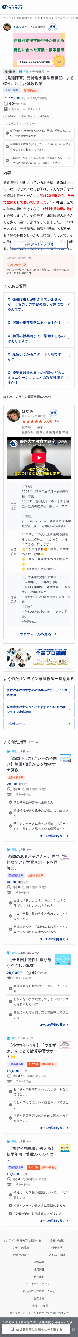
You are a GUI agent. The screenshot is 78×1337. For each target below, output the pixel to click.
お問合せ (39, 1298)
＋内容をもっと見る (39, 244)
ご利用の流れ (21, 1247)
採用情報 (39, 1269)
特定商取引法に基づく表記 (39, 1291)
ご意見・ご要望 (39, 1305)
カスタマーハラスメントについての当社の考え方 (39, 1313)
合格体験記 (57, 1240)
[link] (39, 793)
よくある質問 (57, 1254)
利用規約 (39, 1276)
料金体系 (56, 1247)
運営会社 (39, 1262)
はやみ (16, 27)
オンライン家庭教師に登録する (21, 1240)
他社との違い (21, 1254)
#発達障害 (12, 90)
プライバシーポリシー (39, 1283)
